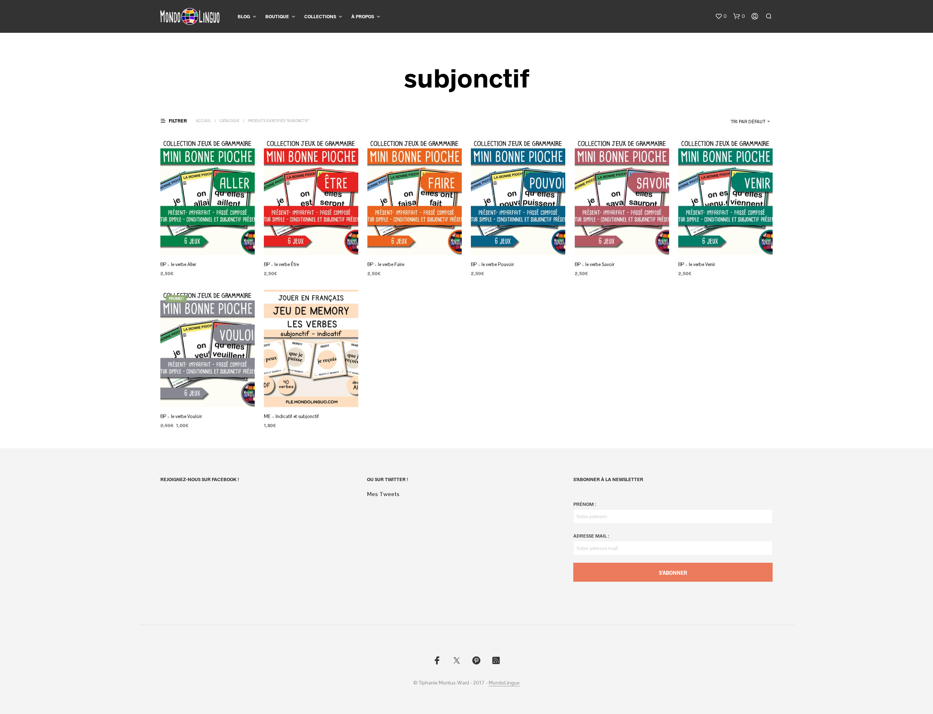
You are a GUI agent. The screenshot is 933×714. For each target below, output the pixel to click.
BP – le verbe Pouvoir (492, 264)
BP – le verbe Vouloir (181, 416)
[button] (721, 16)
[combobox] (730, 121)
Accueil (203, 120)
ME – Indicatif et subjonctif (291, 416)
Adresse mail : (591, 536)
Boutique (277, 16)
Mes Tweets (383, 494)
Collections (320, 16)
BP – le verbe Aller (178, 264)
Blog (244, 16)
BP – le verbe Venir (696, 264)
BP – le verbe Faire (385, 264)
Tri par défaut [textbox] (748, 121)
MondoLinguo (504, 683)
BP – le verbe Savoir (594, 264)
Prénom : (584, 504)
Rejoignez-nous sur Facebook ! (199, 479)
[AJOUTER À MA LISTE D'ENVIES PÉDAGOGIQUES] (207, 241)
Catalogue (229, 120)
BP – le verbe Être (281, 264)
